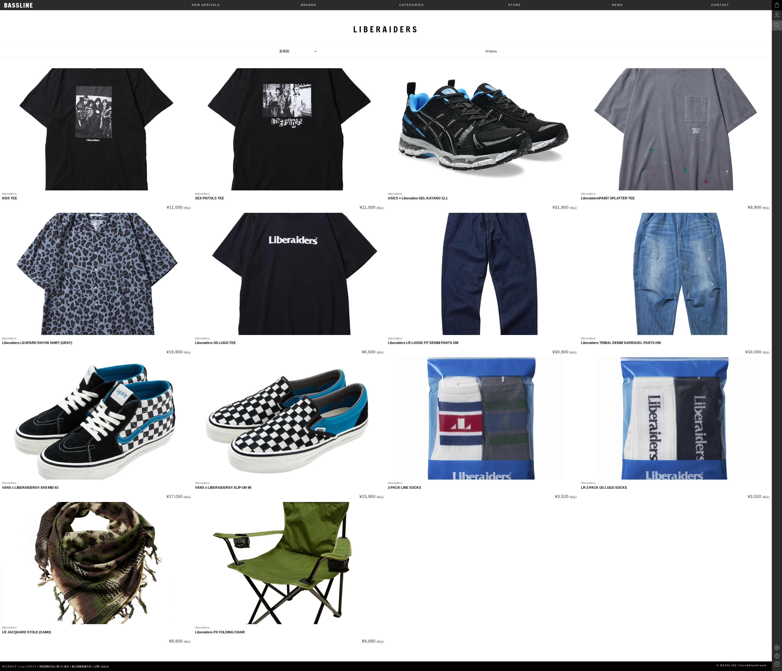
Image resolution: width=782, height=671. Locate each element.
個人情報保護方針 (81, 666)
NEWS (617, 5)
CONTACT (720, 5)
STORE (514, 5)
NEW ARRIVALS (206, 5)
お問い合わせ (101, 666)
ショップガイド (28, 666)
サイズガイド (9, 666)
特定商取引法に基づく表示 (54, 666)
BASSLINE (18, 5)
